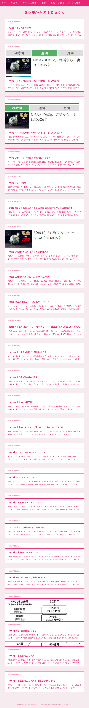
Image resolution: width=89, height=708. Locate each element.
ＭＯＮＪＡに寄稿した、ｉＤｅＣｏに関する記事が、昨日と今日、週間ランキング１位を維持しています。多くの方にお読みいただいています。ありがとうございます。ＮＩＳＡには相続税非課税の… (44, 86)
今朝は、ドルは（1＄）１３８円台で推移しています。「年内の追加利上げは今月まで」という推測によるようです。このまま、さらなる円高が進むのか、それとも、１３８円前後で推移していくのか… (44, 407)
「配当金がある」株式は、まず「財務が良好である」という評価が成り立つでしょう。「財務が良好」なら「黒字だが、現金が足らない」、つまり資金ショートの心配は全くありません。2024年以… (44, 661)
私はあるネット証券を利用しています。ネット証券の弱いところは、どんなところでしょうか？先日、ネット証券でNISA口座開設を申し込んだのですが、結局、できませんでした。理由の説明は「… (44, 636)
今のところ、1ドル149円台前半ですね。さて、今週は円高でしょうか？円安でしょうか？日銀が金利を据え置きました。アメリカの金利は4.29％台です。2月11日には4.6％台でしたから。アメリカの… (44, 33)
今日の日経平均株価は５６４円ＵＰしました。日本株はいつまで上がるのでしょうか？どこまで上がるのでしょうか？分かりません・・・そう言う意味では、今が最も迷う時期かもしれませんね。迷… (44, 557)
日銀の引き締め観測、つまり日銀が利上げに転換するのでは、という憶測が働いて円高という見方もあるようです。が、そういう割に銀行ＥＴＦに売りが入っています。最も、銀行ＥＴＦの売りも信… (44, 382)
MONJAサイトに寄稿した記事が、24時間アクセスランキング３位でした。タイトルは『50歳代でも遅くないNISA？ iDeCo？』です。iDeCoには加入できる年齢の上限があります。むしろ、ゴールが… (44, 257)
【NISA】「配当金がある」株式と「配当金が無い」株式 (31, 680)
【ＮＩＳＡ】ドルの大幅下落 (20, 402)
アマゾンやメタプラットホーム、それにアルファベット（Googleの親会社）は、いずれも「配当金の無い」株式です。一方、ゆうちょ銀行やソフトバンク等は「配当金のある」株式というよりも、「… (44, 686)
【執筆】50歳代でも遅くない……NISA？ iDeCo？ (29, 276)
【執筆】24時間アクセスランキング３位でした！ (28, 251)
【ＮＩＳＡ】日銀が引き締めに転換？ (23, 377)
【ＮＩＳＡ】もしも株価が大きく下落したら (26, 527)
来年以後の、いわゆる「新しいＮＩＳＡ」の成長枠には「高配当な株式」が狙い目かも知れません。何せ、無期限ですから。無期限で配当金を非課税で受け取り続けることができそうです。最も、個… (44, 582)
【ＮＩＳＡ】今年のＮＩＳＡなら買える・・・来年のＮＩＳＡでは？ (36, 427)
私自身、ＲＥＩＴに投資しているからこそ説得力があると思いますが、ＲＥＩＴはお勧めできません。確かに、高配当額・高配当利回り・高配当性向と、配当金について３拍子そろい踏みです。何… (44, 507)
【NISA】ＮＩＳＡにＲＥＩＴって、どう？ (26, 502)
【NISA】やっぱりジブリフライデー (23, 477)
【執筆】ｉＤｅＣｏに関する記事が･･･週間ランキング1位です (34, 80)
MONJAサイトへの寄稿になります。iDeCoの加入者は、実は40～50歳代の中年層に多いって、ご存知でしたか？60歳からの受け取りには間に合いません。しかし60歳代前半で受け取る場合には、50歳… (44, 282)
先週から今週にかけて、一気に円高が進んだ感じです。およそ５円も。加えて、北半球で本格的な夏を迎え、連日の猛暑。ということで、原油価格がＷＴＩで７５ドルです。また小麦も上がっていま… (44, 432)
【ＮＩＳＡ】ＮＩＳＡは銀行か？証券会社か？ (27, 352)
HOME (4, 3)
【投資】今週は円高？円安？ (20, 28)
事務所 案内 (14, 3)
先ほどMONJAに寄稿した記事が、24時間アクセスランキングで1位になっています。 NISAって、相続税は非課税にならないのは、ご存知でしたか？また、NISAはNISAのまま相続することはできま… (44, 138)
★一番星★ (42, 3)
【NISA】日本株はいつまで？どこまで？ (25, 552)
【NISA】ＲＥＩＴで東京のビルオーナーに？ (26, 452)
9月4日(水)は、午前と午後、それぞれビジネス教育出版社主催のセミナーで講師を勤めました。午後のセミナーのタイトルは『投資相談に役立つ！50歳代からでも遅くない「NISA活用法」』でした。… (44, 332)
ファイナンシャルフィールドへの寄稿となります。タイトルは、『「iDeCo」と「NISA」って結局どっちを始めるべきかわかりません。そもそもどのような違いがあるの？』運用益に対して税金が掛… (44, 307)
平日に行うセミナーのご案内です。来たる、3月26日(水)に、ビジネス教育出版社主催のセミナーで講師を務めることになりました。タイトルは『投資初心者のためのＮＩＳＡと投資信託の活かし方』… (44, 213)
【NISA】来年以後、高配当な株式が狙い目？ (26, 577)
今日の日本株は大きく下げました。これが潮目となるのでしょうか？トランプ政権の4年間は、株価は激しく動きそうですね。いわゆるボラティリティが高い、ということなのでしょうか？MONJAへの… (44, 188)
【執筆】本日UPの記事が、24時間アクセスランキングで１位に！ (35, 132)
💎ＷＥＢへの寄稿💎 (29, 3)
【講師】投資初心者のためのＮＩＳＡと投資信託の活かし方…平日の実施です (40, 207)
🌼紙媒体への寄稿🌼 (57, 3)
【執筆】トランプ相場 (17, 182)
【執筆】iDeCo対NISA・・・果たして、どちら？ (28, 302)
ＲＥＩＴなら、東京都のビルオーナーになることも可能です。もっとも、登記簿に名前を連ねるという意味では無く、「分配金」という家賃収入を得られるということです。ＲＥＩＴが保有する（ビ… (44, 457)
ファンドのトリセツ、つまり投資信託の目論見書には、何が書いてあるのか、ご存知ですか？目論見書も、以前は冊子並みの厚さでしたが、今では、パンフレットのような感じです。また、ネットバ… (44, 163)
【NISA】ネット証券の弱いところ (22, 630)
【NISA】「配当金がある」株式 (21, 655)
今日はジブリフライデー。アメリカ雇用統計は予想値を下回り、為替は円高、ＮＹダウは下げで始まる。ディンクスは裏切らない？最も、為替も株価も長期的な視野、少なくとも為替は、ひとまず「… (44, 482)
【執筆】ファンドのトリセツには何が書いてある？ (29, 157)
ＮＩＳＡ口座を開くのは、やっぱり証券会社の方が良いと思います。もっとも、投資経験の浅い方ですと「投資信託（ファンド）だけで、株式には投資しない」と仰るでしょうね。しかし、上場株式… (44, 357)
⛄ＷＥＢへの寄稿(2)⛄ (74, 3)
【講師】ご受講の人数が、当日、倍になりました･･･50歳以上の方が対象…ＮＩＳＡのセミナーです (44, 327)
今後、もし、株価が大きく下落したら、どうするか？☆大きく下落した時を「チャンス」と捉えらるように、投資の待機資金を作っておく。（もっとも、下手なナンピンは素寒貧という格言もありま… (44, 532)
